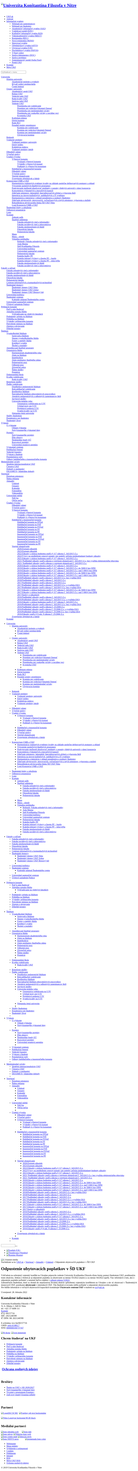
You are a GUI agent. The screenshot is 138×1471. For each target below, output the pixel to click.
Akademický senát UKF (22, 91)
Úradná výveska (13, 157)
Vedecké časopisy (14, 452)
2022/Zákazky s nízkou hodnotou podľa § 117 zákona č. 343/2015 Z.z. (47, 553)
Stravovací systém (19, 43)
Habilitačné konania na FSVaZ (30, 527)
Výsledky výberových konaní (29, 164)
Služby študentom (14, 416)
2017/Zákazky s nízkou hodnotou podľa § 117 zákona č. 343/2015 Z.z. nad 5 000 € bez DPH (57, 592)
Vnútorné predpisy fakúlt (22, 149)
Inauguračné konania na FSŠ (29, 537)
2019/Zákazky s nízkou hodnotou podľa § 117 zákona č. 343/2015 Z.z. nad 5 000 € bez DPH (57, 570)
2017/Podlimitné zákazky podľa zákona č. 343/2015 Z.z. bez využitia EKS (49, 587)
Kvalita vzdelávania (14, 377)
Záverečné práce (19, 367)
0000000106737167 (15, 1328)
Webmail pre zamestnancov (23, 24)
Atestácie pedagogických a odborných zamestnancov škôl (36, 396)
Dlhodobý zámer (13, 152)
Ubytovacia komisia (25, 135)
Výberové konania (20, 159)
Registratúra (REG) (20, 38)
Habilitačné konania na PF (28, 532)
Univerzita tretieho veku (22, 401)
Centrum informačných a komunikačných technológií (29, 282)
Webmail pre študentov (21, 26)
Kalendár (16, 488)
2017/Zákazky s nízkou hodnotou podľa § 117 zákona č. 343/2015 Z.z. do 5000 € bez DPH (56, 590)
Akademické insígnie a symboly (25, 82)
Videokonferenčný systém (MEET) (27, 36)
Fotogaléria (16, 491)
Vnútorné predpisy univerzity (24, 142)
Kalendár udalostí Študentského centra (28, 299)
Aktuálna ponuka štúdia (16, 311)
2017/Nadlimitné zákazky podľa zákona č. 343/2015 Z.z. (41, 583)
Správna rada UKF (20, 101)
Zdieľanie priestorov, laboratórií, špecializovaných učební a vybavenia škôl (43, 193)
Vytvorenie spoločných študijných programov (31, 186)
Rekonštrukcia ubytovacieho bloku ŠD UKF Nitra (33, 203)
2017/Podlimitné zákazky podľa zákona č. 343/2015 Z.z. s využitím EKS (48, 585)
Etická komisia (18, 120)
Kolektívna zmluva (20, 147)
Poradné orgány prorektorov (24, 125)
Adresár (9, 19)
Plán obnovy (17, 437)
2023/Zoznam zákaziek (27, 551)
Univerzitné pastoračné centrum (30, 251)
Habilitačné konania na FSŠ (29, 524)
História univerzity (14, 79)
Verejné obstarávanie (21, 176)
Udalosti (15, 483)
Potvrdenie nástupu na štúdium (19, 324)
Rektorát (10, 137)
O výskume (11, 425)
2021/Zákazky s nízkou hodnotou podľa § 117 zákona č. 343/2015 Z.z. (47, 558)
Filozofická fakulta (25, 229)
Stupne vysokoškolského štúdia (25, 338)
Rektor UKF (17, 94)
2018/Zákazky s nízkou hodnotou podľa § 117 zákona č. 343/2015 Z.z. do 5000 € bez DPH (56, 573)
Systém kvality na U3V (27, 411)
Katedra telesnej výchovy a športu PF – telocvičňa (38, 261)
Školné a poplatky (19, 345)
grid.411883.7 (13, 1325)
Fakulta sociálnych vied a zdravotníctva (34, 224)
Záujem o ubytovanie (15, 326)
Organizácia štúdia (14, 350)
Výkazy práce (18, 53)
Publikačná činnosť (14, 449)
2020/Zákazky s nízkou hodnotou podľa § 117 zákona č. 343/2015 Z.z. (47, 566)
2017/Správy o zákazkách (28, 595)
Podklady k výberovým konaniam (31, 166)
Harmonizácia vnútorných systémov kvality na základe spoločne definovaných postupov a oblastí (53, 183)
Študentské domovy (14, 285)
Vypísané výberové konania (29, 161)
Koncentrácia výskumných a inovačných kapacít (32, 190)
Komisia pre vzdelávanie (27, 128)
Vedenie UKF (18, 103)
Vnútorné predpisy (14, 140)
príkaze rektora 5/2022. (60, 1280)
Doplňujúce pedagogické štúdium (26, 386)
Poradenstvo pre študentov (17, 418)
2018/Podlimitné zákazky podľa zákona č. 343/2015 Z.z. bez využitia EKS (49, 578)
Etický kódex (17, 144)
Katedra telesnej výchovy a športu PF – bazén (36, 258)
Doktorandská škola (14, 374)
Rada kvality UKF (20, 98)
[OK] (16, 1246)
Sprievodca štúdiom (20, 336)
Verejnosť (5, 474)
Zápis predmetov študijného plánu (26, 360)
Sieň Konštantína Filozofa (28, 246)
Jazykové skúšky (19, 399)
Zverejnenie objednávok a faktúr (25, 178)
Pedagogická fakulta (25, 232)
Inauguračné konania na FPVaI (30, 534)
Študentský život (13, 420)
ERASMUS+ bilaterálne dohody (20, 471)
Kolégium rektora (19, 118)
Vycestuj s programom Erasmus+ (20, 1392)
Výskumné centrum (14, 447)
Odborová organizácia (15, 210)
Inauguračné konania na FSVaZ (30, 539)
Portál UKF (17, 62)
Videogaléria (17, 493)
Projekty (10, 432)
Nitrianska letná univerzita (23, 413)
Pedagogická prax (19, 362)
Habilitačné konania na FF (28, 529)
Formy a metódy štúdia (21, 341)
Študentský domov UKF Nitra (25, 287)
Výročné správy (13, 154)
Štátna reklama (12, 478)
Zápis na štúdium (19, 355)
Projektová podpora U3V (28, 408)
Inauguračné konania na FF (29, 541)
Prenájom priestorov (15, 476)
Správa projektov (19, 57)
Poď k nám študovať (15, 309)
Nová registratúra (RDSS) (23, 41)
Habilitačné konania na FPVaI (30, 522)
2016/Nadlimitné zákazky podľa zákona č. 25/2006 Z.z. (41, 607)
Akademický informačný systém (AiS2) (29, 28)
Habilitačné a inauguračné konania (26, 169)
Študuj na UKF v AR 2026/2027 (20, 1387)
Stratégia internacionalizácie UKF (20, 464)
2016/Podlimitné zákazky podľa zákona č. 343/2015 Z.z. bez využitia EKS (49, 604)
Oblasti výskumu (19, 428)
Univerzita (5, 77)
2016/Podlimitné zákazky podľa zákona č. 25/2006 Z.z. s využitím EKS (48, 609)
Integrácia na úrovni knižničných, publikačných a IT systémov (38, 195)
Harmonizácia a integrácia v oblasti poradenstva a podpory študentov (41, 198)
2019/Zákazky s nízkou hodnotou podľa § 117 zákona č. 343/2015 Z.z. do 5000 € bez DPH (56, 568)
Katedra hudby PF (25, 256)
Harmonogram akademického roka (26, 353)
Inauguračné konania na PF (29, 544)
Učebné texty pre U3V (27, 406)
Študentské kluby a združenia (18, 207)
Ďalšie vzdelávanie (14, 384)
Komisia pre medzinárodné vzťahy (32, 132)
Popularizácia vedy (14, 457)
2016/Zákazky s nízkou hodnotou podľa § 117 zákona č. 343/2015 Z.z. (47, 602)
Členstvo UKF (12, 466)
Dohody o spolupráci (15, 469)
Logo (8, 212)
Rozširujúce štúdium (20, 391)
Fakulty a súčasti (8, 268)
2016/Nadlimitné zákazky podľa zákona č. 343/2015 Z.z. (41, 597)
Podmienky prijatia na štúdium (19, 316)
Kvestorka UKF (24, 115)
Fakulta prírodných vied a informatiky (33, 222)
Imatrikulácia (17, 357)
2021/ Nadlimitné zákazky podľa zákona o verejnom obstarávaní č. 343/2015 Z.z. (52, 563)
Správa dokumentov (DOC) (24, 55)
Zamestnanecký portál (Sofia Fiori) (27, 60)
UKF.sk (9, 16)
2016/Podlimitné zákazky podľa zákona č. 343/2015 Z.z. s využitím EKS (48, 599)
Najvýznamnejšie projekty (23, 435)
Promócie (16, 372)
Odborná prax (18, 365)
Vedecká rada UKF (20, 96)
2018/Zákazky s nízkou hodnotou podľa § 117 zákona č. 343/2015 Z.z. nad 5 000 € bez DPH (57, 575)
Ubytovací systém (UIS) (22, 48)
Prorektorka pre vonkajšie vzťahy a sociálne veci (38, 113)
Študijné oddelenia (20, 219)
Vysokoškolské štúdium (16, 333)
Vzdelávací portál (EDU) (22, 31)
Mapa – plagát (18, 236)
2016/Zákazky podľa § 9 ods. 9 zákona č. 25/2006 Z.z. (40, 614)
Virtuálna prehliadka (20, 239)
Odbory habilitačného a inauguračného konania (26, 459)
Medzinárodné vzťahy (10, 462)
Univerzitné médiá (14, 495)
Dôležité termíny (13, 328)
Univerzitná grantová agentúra (25, 445)
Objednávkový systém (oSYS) (25, 45)
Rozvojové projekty (20, 442)
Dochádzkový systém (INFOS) (25, 50)
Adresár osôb (17, 217)
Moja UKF (11, 67)
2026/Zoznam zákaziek (27, 549)
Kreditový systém (19, 343)
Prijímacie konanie (9, 307)
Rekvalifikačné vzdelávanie (23, 389)
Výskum (4, 423)
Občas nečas (17, 500)
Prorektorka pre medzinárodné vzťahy (33, 111)
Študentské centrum (14, 297)
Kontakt (9, 65)
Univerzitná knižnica (26, 249)
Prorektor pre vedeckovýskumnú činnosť (34, 108)
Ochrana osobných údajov (20, 1369)
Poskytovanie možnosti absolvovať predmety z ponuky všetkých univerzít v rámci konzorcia (51, 188)
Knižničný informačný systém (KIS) (27, 33)
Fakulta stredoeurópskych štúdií (30, 227)
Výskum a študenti (14, 454)
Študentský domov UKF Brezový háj (28, 292)
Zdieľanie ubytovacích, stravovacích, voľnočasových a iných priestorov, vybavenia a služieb (51, 200)
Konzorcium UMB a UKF (17, 181)
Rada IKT (16, 123)
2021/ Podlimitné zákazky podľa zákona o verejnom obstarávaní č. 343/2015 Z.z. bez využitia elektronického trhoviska (68, 561)
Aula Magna (22, 244)
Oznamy (15, 486)
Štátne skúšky (18, 370)
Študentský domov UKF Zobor (25, 290)
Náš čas (15, 498)
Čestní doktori (18, 86)
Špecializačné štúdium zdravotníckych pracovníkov (34, 394)
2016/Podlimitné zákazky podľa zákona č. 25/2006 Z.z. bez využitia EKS (48, 612)
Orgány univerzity (14, 89)
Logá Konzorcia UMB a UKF (25, 205)
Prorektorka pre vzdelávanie (29, 106)
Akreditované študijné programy (20, 348)
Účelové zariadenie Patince (18, 304)
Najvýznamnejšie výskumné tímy (26, 430)
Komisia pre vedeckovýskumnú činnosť (34, 130)
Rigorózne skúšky (14, 382)
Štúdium (4, 331)
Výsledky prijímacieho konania (19, 321)
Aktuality (10, 481)
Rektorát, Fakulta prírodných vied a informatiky (37, 241)
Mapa (14, 234)
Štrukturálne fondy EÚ (21, 440)
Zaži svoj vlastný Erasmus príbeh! (20, 1395)
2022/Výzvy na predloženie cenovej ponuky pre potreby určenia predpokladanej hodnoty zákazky (59, 556)
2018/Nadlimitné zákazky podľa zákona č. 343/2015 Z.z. (41, 580)
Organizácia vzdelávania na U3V (31, 403)
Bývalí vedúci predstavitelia (23, 84)
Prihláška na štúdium (15, 319)
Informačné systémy (15, 21)
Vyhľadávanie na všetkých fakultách (27, 314)
